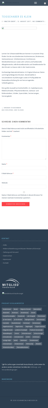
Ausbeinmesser (7, 309)
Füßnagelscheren (29, 319)
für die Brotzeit (18, 319)
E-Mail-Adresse (8, 173)
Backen (16, 309)
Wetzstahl (38, 344)
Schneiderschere (18, 337)
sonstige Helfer (7, 340)
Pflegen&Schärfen (7, 330)
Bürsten (33, 312)
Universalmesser (7, 344)
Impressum (7, 259)
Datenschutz (7, 256)
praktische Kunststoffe (21, 330)
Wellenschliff (29, 344)
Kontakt (6, 263)
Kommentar (6, 136)
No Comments (38, 21)
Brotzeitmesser (24, 312)
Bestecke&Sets (37, 309)
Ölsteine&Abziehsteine (22, 347)
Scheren (17, 333)
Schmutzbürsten (7, 337)
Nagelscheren (19, 326)
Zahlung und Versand (10, 252)
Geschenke (6, 323)
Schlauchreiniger (38, 333)
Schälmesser (36, 337)
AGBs (5, 245)
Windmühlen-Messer (8, 347)
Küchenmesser (36, 323)
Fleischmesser (41, 316)
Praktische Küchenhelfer (36, 330)
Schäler (28, 337)
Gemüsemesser (41, 319)
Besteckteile (6, 312)
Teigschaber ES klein (16, 16)
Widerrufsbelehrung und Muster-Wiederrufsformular (22, 249)
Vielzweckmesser (19, 344)
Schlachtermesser (26, 333)
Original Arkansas (40, 326)
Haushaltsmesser (16, 323)
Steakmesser (23, 340)
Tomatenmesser (34, 340)
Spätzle (15, 340)
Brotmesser (15, 312)
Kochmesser (26, 323)
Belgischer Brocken (26, 309)
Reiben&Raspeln (7, 333)
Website (5, 183)
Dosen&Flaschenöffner (9, 316)
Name (4, 164)
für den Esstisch (7, 319)
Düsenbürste (21, 316)
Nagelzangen (29, 326)
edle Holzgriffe (31, 316)
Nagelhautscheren (8, 326)
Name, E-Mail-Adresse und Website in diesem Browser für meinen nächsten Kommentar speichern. (22, 196)
